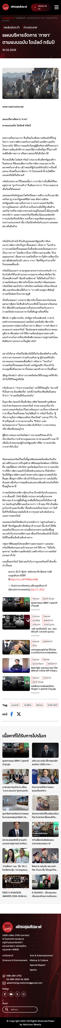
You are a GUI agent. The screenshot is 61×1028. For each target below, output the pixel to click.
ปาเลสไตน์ (27, 705)
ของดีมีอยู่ (36, 620)
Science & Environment (14, 960)
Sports (33, 969)
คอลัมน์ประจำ (12, 27)
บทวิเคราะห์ (36, 624)
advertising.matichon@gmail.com (24, 983)
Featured (35, 598)
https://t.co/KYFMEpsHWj (24, 579)
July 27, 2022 (37, 589)
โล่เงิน (34, 645)
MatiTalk (46, 659)
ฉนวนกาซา (15, 705)
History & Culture (39, 960)
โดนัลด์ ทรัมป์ (52, 705)
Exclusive (36, 616)
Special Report (38, 663)
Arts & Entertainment (41, 955)
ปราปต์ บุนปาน (49, 624)
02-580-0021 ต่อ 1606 (17, 979)
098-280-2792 (13, 975)
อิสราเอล (39, 705)
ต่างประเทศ (30, 27)
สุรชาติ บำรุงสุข (48, 598)
